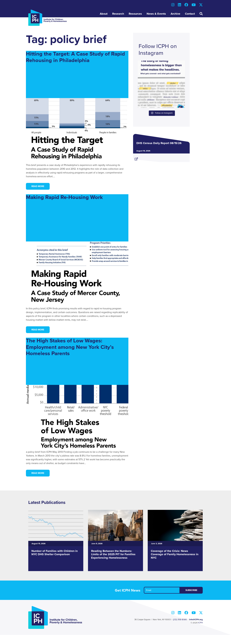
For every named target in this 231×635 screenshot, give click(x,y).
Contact (190, 13)
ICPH (200, 622)
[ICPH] (47, 17)
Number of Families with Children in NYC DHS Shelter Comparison (54, 552)
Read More (37, 186)
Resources (135, 13)
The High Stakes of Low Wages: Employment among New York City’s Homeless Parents (70, 347)
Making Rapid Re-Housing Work (64, 197)
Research (118, 13)
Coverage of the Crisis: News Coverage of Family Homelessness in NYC (174, 554)
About (103, 13)
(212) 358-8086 (180, 619)
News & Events (156, 13)
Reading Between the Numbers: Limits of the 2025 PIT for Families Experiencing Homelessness (113, 554)
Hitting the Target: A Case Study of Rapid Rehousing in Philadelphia (75, 57)
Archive (175, 13)
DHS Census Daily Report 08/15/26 (159, 143)
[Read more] (161, 157)
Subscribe (191, 590)
